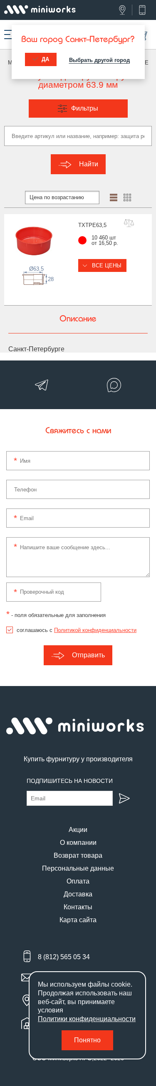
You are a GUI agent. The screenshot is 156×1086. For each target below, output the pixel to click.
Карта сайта (78, 919)
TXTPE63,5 (92, 225)
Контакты (78, 907)
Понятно (87, 1040)
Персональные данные (78, 868)
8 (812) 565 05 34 (64, 956)
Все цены (105, 265)
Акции (78, 829)
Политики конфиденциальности (87, 1018)
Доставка (78, 894)
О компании (78, 842)
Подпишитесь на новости (70, 781)
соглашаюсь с (76, 630)
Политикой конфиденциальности (95, 630)
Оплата (78, 881)
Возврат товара (78, 855)
